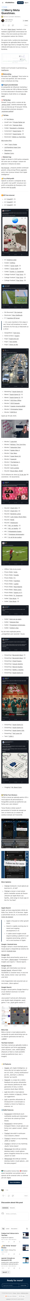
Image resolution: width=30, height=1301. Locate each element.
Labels (4, 1039)
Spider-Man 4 (15, 450)
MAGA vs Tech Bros (19, 137)
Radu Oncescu (9, 19)
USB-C (11, 736)
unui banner (22, 1047)
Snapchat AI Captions (7, 1237)
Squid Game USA (18, 730)
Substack (8, 1299)
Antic (15, 572)
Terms (18, 1293)
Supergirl (13, 459)
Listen (26, 20)
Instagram (8, 1114)
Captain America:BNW (17, 406)
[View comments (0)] (8, 25)
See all (5, 1272)
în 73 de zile (22, 474)
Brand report (14, 959)
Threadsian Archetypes (17, 625)
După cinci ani (14, 339)
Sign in (26, 2)
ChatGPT (10, 199)
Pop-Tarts (19, 274)
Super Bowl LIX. (15, 456)
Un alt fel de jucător (15, 537)
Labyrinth (13, 441)
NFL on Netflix (13, 525)
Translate (5, 7)
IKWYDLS (13, 412)
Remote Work (17, 125)
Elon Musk (13, 598)
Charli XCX (14, 508)
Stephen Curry (9, 153)
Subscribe (20, 2)
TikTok (7, 886)
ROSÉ (12, 520)
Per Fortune (5, 168)
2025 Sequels (15, 403)
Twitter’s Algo (14, 628)
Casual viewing (17, 664)
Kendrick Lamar (15, 514)
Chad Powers (17, 661)
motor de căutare (7, 917)
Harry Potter (13, 144)
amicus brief (6, 104)
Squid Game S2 (17, 391)
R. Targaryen (18, 595)
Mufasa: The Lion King (18, 444)
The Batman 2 (15, 462)
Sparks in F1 (18, 592)
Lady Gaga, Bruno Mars (18, 517)
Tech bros (16, 333)
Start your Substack (12, 1296)
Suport (17, 336)
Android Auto (11, 951)
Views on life (13, 344)
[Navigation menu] (2, 2)
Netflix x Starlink (17, 670)
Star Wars (13, 453)
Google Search (6, 970)
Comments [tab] (5, 1208)
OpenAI (7, 1080)
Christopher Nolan (16, 409)
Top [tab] (3, 1228)
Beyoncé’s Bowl (17, 655)
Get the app (22, 1296)
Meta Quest (12, 29)
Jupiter (16, 584)
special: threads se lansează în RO (8, 1259)
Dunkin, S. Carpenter (17, 271)
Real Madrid (18, 587)
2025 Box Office (15, 400)
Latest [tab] (7, 1228)
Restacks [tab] (12, 1208)
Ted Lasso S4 (17, 733)
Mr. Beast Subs (17, 787)
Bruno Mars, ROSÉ (16, 471)
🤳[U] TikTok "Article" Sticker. (8, 1247)
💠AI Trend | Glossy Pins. (8, 1250)
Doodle (16, 575)
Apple (7, 1068)
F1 (14, 578)
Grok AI (18, 1094)
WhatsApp (8, 1149)
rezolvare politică (7, 111)
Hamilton (17, 581)
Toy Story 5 (14, 465)
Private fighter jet (19, 122)
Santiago (15, 76)
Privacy (14, 1293)
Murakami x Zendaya (17, 128)
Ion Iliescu (10, 119)
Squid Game (17, 131)
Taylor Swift (14, 266)
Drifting (12, 263)
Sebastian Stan (15, 447)
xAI (6, 1092)
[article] (15, 1237)
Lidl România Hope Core (12, 147)
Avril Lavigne (14, 468)
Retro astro (17, 589)
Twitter (7, 1133)
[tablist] (8, 1208)
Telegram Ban (14, 622)
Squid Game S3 (17, 727)
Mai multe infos (6, 140)
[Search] (27, 1228)
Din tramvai (18, 312)
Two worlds (13, 341)
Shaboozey (14, 523)
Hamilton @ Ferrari (13, 318)
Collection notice (24, 1293)
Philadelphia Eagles (14, 531)
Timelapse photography (16, 534)
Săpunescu (8, 150)
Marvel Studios (17, 667)
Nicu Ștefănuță (17, 315)
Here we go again (15, 619)
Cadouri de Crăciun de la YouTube (10, 1234)
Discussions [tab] (14, 1228)
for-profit (13, 187)
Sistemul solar (11, 260)
